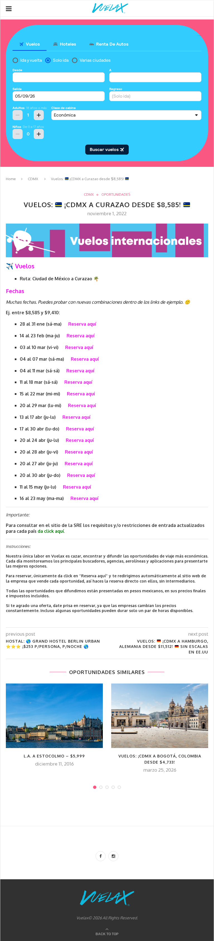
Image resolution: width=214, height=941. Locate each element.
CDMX (33, 179)
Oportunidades (115, 195)
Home (11, 179)
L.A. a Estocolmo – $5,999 (54, 756)
